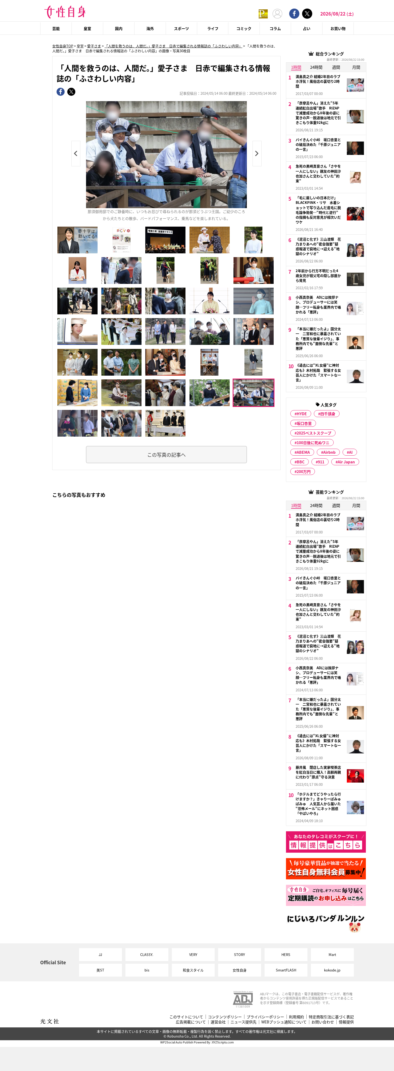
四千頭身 (327, 413)
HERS (285, 954)
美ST (100, 970)
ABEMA (303, 452)
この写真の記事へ (166, 454)
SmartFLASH (286, 970)
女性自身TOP (62, 45)
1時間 (296, 67)
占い (306, 28)
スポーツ (181, 28)
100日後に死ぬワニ (313, 442)
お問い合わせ (322, 1021)
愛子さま (94, 45)
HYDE (302, 413)
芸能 (56, 28)
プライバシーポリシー (265, 1016)
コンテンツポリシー (225, 1016)
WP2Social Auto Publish (176, 1042)
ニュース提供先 (244, 1021)
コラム (275, 28)
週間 (336, 67)
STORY (239, 954)
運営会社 (218, 1021)
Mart (332, 954)
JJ (100, 954)
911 (321, 461)
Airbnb (329, 452)
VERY (193, 954)
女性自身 (240, 970)
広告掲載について (191, 1021)
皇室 (87, 28)
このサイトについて (186, 1016)
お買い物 (337, 28)
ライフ (212, 28)
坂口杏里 (304, 423)
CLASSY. (146, 954)
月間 (356, 67)
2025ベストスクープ (314, 433)
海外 (150, 28)
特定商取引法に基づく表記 (331, 1016)
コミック (243, 28)
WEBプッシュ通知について (284, 1021)
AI (351, 452)
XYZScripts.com (223, 1042)
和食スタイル (193, 970)
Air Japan (346, 461)
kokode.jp (332, 970)
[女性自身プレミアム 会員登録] (263, 14)
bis (146, 970)
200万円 (304, 471)
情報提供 (346, 1021)
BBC (300, 461)
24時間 (316, 67)
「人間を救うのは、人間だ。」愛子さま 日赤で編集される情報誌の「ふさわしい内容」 (173, 45)
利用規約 (296, 1016)
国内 (118, 28)
